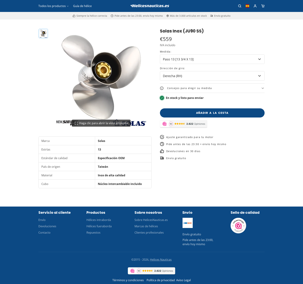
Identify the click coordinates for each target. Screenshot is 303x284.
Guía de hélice (82, 6)
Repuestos (93, 232)
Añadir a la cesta (212, 113)
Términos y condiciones (128, 280)
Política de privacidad (161, 280)
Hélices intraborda (98, 220)
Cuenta (255, 6)
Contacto (44, 232)
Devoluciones (47, 226)
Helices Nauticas (161, 260)
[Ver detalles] (188, 223)
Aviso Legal (183, 280)
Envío (42, 220)
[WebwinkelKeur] (238, 232)
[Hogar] (151, 6)
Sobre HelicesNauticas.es (151, 220)
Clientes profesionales (149, 232)
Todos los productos (52, 6)
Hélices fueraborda (99, 226)
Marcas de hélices (146, 226)
